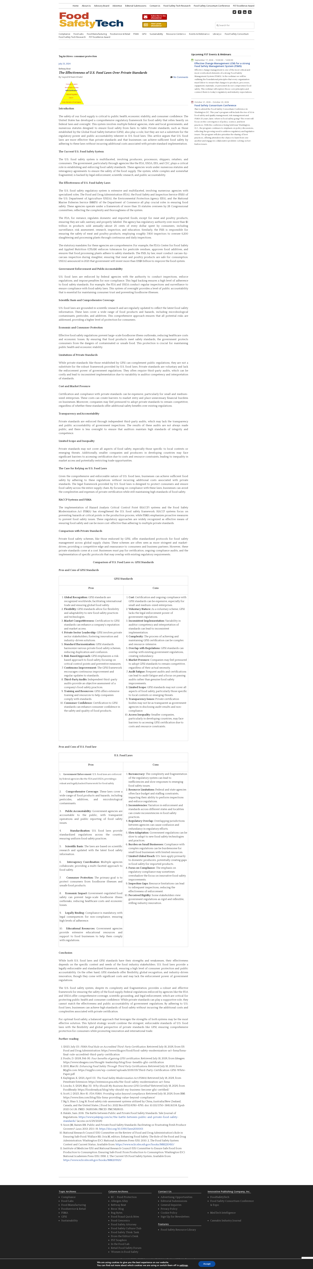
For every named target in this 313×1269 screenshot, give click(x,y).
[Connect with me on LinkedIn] (245, 12)
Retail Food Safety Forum (126, 1248)
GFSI (144, 33)
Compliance (64, 33)
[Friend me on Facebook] (240, 12)
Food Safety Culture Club (126, 1228)
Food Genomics (120, 1220)
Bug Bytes (116, 1212)
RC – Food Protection (124, 1197)
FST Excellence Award (243, 5)
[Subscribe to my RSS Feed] (250, 12)
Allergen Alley (119, 1201)
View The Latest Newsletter (155, 25)
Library (216, 33)
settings (183, 1265)
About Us (86, 5)
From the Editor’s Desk (124, 1236)
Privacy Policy (169, 1208)
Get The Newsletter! (155, 17)
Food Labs (79, 33)
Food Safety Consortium (237, 33)
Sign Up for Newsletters (175, 1216)
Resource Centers (175, 33)
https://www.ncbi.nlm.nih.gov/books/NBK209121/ (92, 1160)
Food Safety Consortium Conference (212, 5)
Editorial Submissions (135, 5)
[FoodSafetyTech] (91, 23)
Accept (206, 1263)
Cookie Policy (169, 1212)
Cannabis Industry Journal (225, 1220)
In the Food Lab (120, 1244)
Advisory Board (101, 5)
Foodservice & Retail (120, 33)
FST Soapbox (119, 1240)
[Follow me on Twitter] (234, 12)
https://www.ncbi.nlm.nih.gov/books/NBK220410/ (145, 1144)
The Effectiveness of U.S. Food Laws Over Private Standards (103, 72)
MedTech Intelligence (223, 1212)
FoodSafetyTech (219, 1197)
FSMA (136, 33)
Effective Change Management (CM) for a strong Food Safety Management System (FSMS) (222, 65)
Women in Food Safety (124, 1251)
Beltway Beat (65, 68)
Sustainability (156, 33)
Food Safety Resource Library (178, 1229)
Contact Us (155, 5)
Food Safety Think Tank (125, 1232)
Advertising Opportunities (176, 1197)
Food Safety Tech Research (177, 5)
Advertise (117, 5)
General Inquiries (171, 1204)
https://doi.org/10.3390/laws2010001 (121, 1128)
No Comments (180, 77)
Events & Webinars (198, 33)
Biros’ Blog (117, 1208)
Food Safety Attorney (123, 1224)
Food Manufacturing (97, 33)
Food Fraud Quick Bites (125, 1216)
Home (76, 5)
